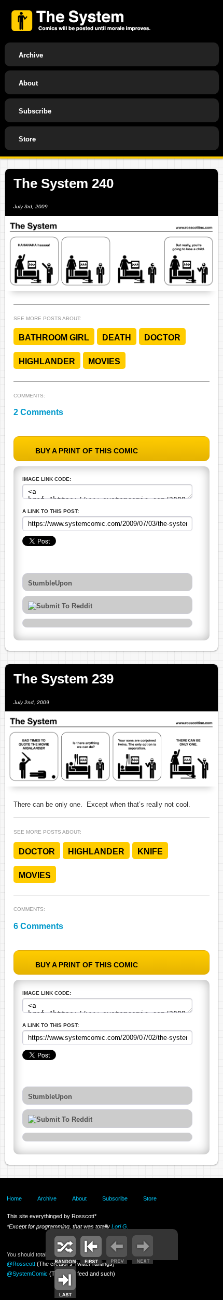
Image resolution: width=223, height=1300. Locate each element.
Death (116, 337)
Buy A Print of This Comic (86, 451)
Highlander (47, 361)
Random (65, 1248)
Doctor (162, 337)
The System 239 (63, 679)
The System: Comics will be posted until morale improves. (80, 20)
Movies (104, 361)
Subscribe (35, 111)
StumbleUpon (50, 583)
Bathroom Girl (54, 337)
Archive (31, 55)
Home (14, 1198)
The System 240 (63, 183)
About (28, 83)
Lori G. (120, 1226)
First (91, 1248)
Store (27, 139)
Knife (150, 851)
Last (65, 1282)
